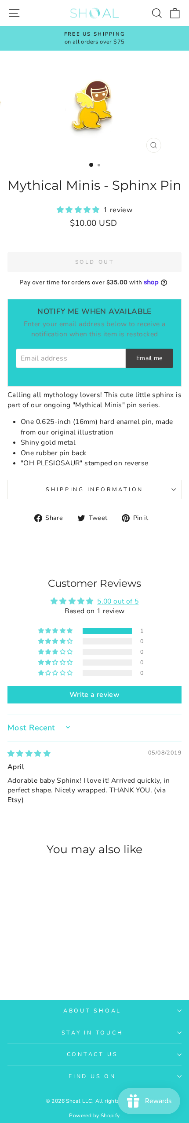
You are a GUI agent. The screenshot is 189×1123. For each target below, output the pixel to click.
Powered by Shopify (94, 1115)
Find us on (92, 1076)
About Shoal (92, 1010)
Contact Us (92, 1054)
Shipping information (94, 489)
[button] (80, 210)
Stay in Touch (93, 1032)
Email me (149, 358)
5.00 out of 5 (117, 601)
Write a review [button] (94, 695)
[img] (29, 753)
